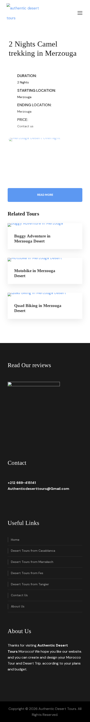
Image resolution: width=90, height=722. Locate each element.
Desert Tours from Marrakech (32, 562)
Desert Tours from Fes (27, 573)
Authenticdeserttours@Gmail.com (38, 488)
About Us (17, 606)
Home (15, 540)
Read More (45, 195)
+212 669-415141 (22, 482)
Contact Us (19, 595)
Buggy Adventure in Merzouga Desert (32, 238)
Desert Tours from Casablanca (33, 551)
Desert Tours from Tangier (30, 584)
